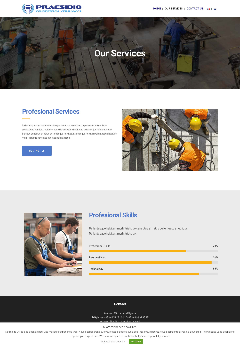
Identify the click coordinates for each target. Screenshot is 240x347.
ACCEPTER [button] (136, 341)
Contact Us (37, 151)
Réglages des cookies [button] (112, 341)
